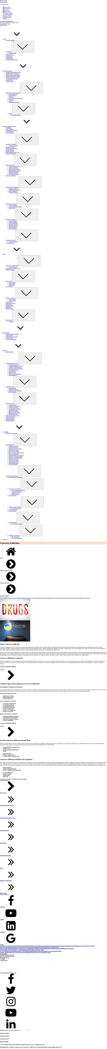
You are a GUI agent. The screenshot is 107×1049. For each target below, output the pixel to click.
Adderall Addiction (13, 222)
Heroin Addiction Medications (16, 98)
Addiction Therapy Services (24, 363)
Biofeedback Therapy (14, 364)
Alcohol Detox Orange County (13, 268)
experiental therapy (33, 951)
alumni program (17, 951)
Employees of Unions (14, 450)
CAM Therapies (21, 386)
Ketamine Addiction (13, 188)
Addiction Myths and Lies (26, 507)
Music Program (12, 392)
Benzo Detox (20, 281)
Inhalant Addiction (10, 151)
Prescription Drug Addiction (24, 187)
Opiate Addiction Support (15, 166)
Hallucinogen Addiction (11, 148)
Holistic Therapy (12, 372)
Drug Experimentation (17, 491)
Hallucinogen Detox (10, 303)
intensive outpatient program (46, 946)
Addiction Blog (9, 58)
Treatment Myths (24, 522)
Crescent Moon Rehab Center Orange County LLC (49, 1047)
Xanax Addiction (10, 243)
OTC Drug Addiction (11, 175)
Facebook (30, 1030)
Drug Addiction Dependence (18, 490)
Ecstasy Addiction (10, 132)
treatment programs (5, 946)
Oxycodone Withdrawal (17, 538)
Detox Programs (4, 947)
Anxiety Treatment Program (12, 334)
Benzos (22, 113)
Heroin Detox (9, 304)
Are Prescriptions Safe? (17, 524)
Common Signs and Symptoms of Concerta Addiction (38, 598)
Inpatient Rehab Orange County (13, 72)
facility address (3, 953)
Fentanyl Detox (12, 300)
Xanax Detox (12, 285)
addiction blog (29, 952)
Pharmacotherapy (13, 375)
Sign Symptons (12, 511)
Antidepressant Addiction (14, 190)
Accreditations (9, 57)
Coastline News (9, 55)
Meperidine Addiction (14, 171)
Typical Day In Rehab (14, 460)
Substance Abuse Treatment (6, 570)
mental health (3, 949)
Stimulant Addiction (22, 219)
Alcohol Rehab (19, 946)
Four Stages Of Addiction (26, 488)
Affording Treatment (13, 446)
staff (25, 952)
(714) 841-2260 (3, 960)
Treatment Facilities (10, 40)
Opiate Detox (20, 320)
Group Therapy (12, 371)
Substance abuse (4, 948)
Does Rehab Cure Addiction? (15, 477)
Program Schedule (10, 418)
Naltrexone (11, 99)
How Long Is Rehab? (14, 454)
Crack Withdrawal (13, 267)
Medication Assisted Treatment (24, 92)
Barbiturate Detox (10, 269)
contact (35, 952)
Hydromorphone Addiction (15, 170)
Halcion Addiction (13, 191)
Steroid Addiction (13, 228)
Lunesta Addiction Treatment (15, 206)
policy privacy (47, 952)
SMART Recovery (13, 414)
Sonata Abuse (12, 208)
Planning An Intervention (11, 433)
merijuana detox (37, 947)
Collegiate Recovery (13, 462)
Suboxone (11, 100)
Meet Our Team (9, 54)
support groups (48, 951)
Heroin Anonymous (13, 410)
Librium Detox (12, 282)
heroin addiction (36, 948)
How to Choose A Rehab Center (16, 452)
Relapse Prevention (13, 509)
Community (20, 51)
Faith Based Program (13, 389)
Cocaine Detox (9, 286)
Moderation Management (14, 412)
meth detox (44, 947)
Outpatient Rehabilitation (11, 78)
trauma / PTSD (40, 949)
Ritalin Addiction (13, 227)
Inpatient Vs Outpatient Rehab (16, 456)
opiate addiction (51, 948)
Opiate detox (50, 947)
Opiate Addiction (21, 165)
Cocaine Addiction (13, 145)
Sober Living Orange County (12, 415)
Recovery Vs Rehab (13, 459)
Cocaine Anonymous (13, 407)
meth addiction (43, 948)
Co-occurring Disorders (11, 339)
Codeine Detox (12, 299)
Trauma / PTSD (9, 338)
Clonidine (11, 97)
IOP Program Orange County (12, 77)
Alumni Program (10, 352)
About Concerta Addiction (6, 598)
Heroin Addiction (10, 149)
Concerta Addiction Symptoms (19, 598)
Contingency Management (15, 367)
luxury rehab (82, 946)
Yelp (25, 1030)
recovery (2, 951)
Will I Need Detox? (13, 464)
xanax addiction (70, 948)
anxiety (8, 949)
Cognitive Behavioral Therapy (16, 366)
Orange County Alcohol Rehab (13, 74)
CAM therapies (25, 951)
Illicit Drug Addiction (22, 144)
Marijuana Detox (10, 306)
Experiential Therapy (13, 370)
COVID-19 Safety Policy (12, 59)
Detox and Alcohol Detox (23, 265)
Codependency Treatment (12, 336)
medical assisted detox (73, 946)
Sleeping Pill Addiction (22, 204)
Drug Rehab (13, 946)
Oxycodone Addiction (14, 174)
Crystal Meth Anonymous (15, 409)
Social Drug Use (15, 493)
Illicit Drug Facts (12, 495)
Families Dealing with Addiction (16, 455)
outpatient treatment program (60, 946)
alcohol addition (12, 948)
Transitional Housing (10, 416)
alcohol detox (11, 947)
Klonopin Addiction (16, 115)
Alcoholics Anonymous (14, 406)
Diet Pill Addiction (13, 226)
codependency (13, 949)
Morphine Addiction (13, 173)
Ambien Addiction (13, 205)
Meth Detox (8, 307)
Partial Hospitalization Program (13, 76)
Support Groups (21, 403)
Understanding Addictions (23, 476)
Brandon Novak (12, 53)
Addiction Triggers (10, 419)
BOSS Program (12, 388)
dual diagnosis (32, 949)
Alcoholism (8, 127)
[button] (3, 2)
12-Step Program (13, 405)
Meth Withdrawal (16, 537)
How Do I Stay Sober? (14, 451)
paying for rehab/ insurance (17, 952)
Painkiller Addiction (22, 240)
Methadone (11, 321)
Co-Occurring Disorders (23, 949)
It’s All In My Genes (16, 508)
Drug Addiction (9, 129)
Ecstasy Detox (9, 302)
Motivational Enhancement (15, 374)
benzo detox (17, 947)
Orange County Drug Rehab (12, 73)
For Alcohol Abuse (13, 94)
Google (22, 1030)
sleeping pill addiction (60, 948)
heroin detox (30, 947)
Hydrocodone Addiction (14, 169)
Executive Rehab (10, 81)
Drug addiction (20, 948)
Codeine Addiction (13, 167)
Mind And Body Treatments (15, 390)
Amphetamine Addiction (11, 130)
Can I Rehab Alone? (13, 447)
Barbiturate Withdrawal (14, 102)
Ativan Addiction (13, 221)
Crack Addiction (9, 131)
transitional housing (56, 951)
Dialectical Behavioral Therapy (16, 368)
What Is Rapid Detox (13, 463)
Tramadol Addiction (13, 192)
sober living (41, 951)
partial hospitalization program (31, 946)
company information (5, 952)
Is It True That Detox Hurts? (15, 448)
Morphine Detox (9, 308)
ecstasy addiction (28, 948)
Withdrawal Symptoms (25, 535)
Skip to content (3, 0)
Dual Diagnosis (9, 335)
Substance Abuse (16, 494)
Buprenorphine (12, 95)
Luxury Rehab (9, 80)
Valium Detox (12, 284)
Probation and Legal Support (15, 458)
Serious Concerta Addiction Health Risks (60, 598)
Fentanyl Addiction (13, 241)
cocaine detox (23, 947)
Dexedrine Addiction (13, 225)
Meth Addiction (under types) (12, 152)
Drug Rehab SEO (4, 1047)
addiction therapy (8, 951)
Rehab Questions (21, 444)
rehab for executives (90, 946)
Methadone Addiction (11, 153)
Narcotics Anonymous (14, 411)
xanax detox (56, 947)
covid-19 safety (40, 952)
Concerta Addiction (13, 223)
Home (1, 557)
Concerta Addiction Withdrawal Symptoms (80, 598)
